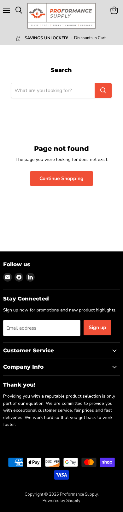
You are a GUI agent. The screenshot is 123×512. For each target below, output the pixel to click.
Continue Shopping (61, 178)
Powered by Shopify (61, 501)
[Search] (103, 90)
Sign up (97, 327)
